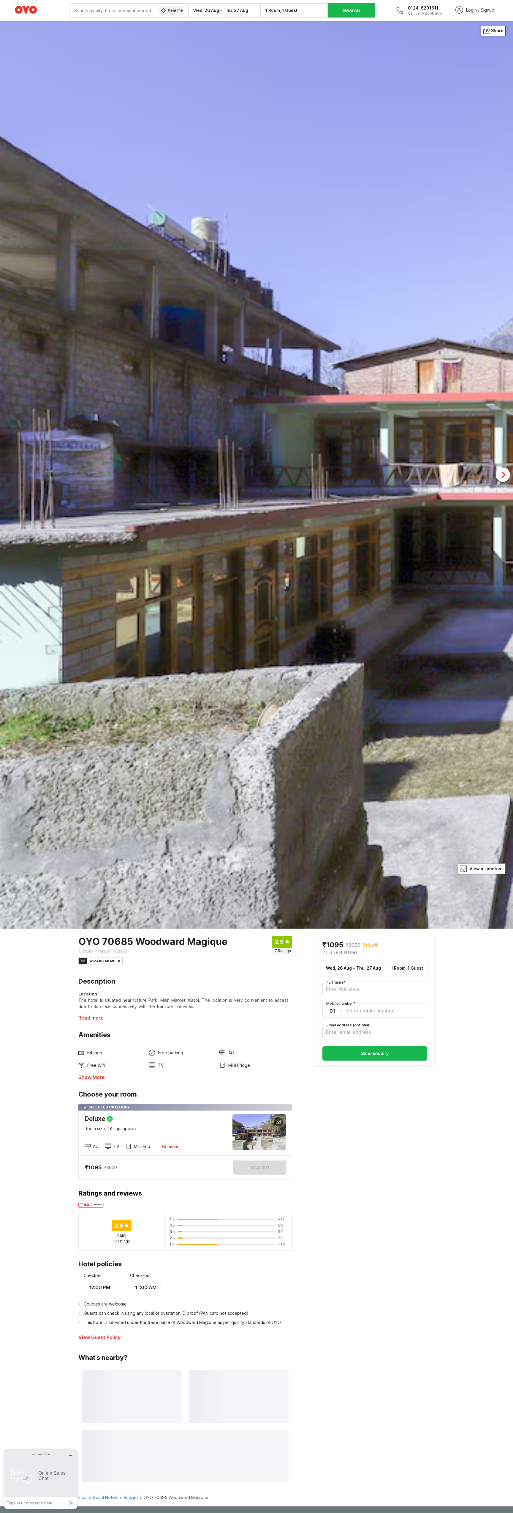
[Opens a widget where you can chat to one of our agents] (40, 1479)
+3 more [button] (169, 1146)
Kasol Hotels (105, 1497)
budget (131, 1497)
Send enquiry (375, 1053)
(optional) (348, 1025)
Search (351, 10)
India (83, 1497)
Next (503, 475)
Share (497, 30)
